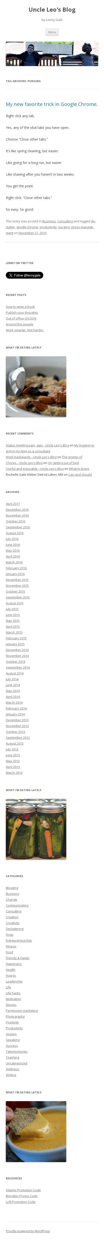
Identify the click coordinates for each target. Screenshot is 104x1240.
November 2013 (17, 726)
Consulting (65, 221)
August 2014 (14, 673)
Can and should (80, 474)
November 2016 (17, 515)
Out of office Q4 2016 (21, 318)
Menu (52, 32)
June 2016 (13, 544)
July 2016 (12, 539)
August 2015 (14, 603)
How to (11, 975)
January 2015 (15, 644)
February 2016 (16, 568)
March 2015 (14, 632)
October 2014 (15, 661)
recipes (11, 1034)
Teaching (12, 1057)
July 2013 (12, 749)
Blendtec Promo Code (21, 1196)
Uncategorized (16, 1063)
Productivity (14, 1028)
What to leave (79, 468)
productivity (48, 227)
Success (12, 1045)
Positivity (12, 1022)
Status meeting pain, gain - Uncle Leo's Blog (37, 445)
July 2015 (12, 609)
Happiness (14, 964)
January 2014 (15, 714)
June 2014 (13, 685)
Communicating (17, 905)
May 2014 (13, 691)
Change (11, 899)
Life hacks (13, 993)
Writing (11, 1075)
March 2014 (14, 702)
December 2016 (17, 509)
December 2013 (17, 720)
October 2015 (15, 591)
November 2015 (17, 585)
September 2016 (18, 527)
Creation (12, 917)
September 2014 (18, 667)
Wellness (12, 1069)
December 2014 (17, 650)
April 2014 (13, 696)
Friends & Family (18, 958)
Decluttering (14, 929)
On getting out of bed (63, 463)
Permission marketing (22, 1010)
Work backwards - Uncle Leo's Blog (31, 457)
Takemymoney (17, 1051)
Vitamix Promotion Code (23, 1190)
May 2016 (13, 550)
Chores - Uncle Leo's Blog (24, 463)
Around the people (19, 324)
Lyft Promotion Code (21, 1202)
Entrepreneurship (19, 940)
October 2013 (15, 731)
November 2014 (17, 655)
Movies (11, 1005)
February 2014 (16, 708)
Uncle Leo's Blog (52, 9)
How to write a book (20, 306)
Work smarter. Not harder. (25, 330)
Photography (15, 1016)
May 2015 (13, 620)
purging (63, 227)
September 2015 (18, 597)
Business (49, 221)
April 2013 (13, 767)
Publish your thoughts (22, 312)
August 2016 (14, 533)
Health (10, 969)
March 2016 (14, 562)
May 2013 (13, 761)
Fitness (11, 946)
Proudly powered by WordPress (28, 1231)
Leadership (14, 981)
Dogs (9, 934)
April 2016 (13, 556)
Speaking (13, 1040)
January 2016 (15, 574)
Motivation (13, 999)
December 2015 (17, 579)
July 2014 (12, 679)
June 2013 (13, 755)
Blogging (12, 888)
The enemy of (72, 457)
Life (8, 987)
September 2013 (18, 737)
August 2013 (14, 743)
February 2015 (16, 638)
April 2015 (13, 626)
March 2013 (14, 772)
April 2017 (13, 504)
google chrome (27, 227)
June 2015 (13, 615)
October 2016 (15, 521)
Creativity (13, 923)
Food (9, 952)
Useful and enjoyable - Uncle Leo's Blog (35, 468)
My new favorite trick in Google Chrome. (52, 104)
